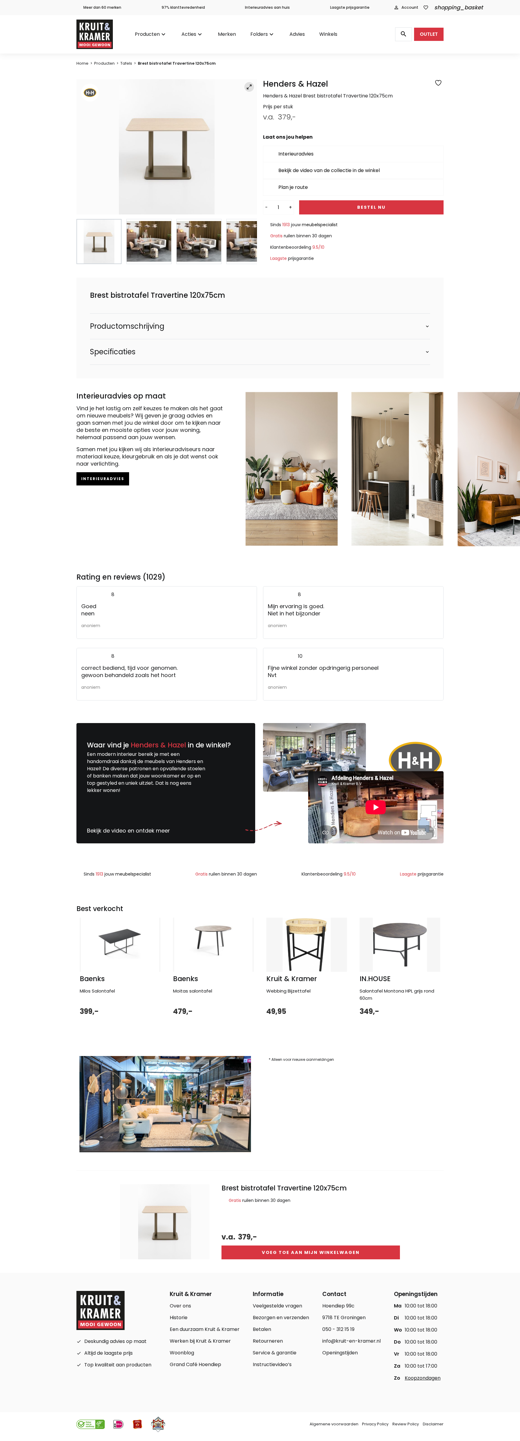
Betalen (262, 1329)
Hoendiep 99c (338, 1305)
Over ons (180, 1305)
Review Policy (405, 1424)
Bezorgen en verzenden (281, 1317)
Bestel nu (371, 207)
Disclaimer (433, 1424)
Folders (259, 34)
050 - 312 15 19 (338, 1329)
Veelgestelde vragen (277, 1305)
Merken (227, 34)
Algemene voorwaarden (334, 1424)
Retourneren (268, 1341)
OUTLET (429, 34)
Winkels (328, 34)
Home (82, 63)
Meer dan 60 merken (102, 7)
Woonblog (182, 1352)
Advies (297, 34)
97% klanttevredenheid (183, 7)
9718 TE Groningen (344, 1317)
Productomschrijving (127, 326)
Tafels (126, 63)
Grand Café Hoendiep (195, 1364)
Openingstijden (340, 1352)
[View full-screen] (249, 87)
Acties (188, 34)
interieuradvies (102, 478)
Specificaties (112, 352)
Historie (178, 1317)
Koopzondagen (423, 1378)
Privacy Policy (375, 1424)
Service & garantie (274, 1352)
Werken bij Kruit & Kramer (200, 1341)
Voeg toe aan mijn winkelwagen (311, 1252)
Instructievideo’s (272, 1364)
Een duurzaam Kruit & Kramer (205, 1329)
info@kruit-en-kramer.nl (351, 1341)
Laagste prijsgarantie (350, 7)
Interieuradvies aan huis (267, 7)
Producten (147, 34)
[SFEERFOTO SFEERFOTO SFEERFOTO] (166, 146)
